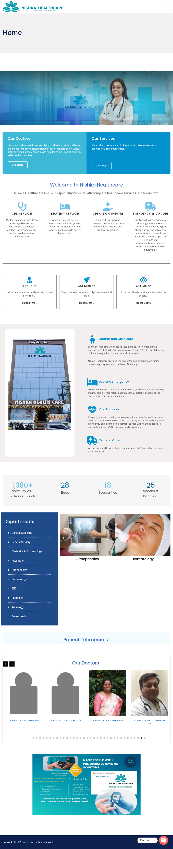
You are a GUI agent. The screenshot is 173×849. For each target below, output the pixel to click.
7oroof (26, 842)
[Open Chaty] (163, 840)
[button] (63, 538)
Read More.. (29, 302)
